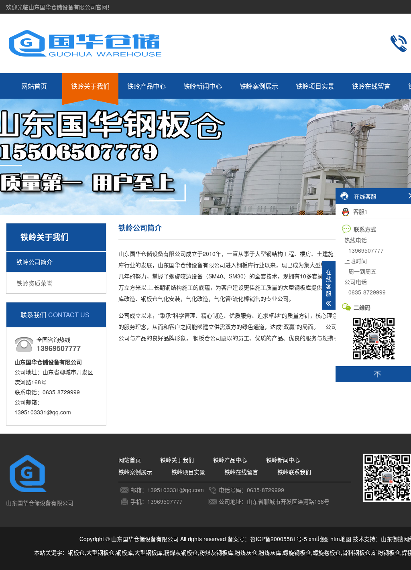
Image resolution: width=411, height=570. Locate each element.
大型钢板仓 (100, 552)
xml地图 (319, 539)
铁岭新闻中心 (202, 86)
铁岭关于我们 (90, 86)
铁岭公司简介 (34, 262)
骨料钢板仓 (356, 552)
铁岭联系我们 (294, 472)
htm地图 (340, 539)
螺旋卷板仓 (327, 552)
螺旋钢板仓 (297, 552)
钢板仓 (76, 552)
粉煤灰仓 (246, 552)
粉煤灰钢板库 (216, 552)
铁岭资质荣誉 (34, 283)
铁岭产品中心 (146, 86)
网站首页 (34, 86)
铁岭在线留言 (371, 86)
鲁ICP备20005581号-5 (278, 539)
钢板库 (124, 552)
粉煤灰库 (270, 552)
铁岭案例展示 (259, 86)
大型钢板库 (148, 552)
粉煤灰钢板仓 (181, 552)
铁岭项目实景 (315, 86)
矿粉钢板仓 (386, 552)
